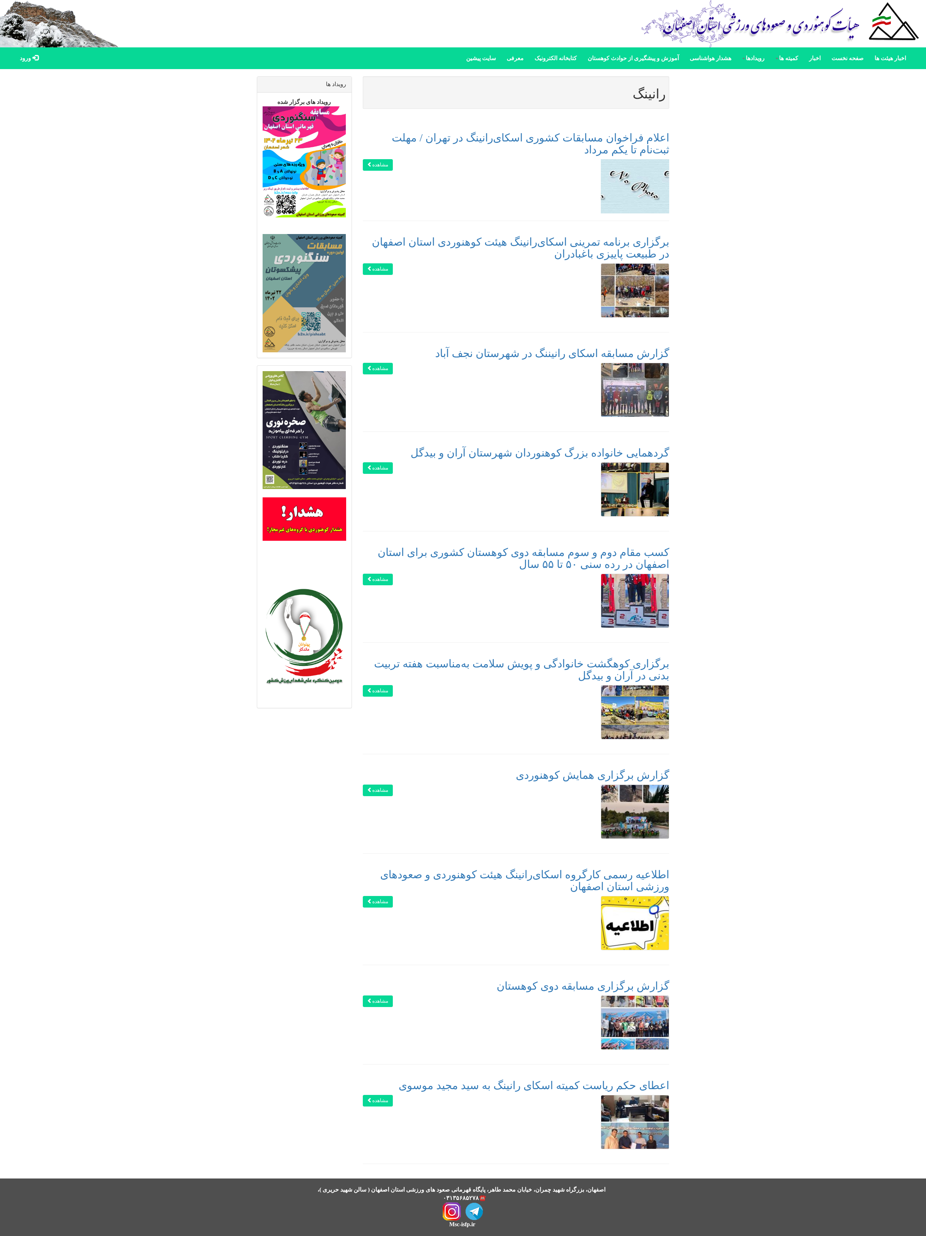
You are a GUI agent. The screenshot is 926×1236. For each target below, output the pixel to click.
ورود (26, 58)
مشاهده (380, 164)
